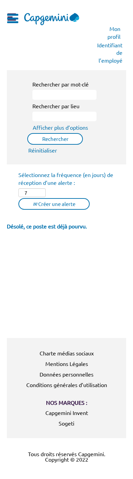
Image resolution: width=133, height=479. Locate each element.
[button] (11, 17)
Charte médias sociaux (67, 353)
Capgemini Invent (66, 413)
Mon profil (113, 32)
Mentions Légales (66, 364)
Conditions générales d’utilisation (66, 385)
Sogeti (66, 423)
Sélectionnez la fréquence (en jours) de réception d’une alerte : (65, 178)
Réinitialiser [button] (42, 150)
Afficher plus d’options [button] (60, 127)
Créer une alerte (56, 204)
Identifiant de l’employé (109, 53)
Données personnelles (66, 374)
